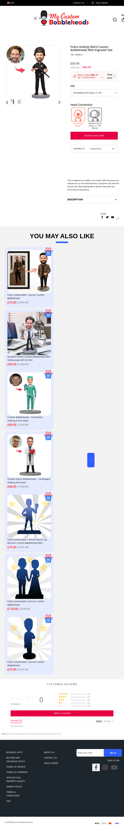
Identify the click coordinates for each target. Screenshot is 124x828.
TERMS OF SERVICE (15, 766)
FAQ (8, 801)
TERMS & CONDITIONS (13, 794)
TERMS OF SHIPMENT (17, 772)
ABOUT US (49, 752)
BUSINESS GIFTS (14, 752)
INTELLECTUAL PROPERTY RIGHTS (15, 779)
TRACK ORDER (51, 763)
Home (4, 733)
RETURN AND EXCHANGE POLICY (15, 759)
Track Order (102, 3)
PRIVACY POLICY (14, 786)
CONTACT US (78, 3)
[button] (13, 72)
